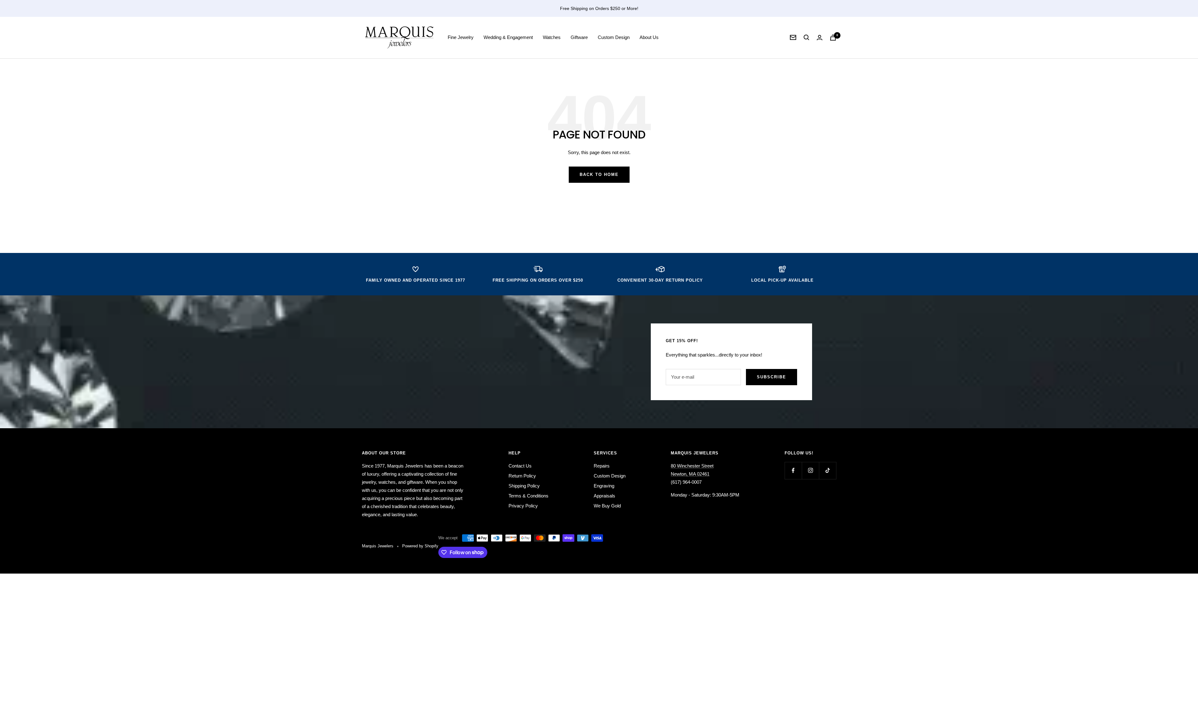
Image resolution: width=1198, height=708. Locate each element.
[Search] (806, 37)
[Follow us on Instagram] (810, 470)
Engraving (604, 485)
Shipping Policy (524, 485)
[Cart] (833, 38)
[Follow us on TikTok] (827, 470)
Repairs (602, 465)
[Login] (819, 37)
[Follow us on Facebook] (793, 470)
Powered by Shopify (420, 546)
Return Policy (522, 475)
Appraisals (604, 495)
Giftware (579, 37)
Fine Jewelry (461, 37)
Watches (552, 37)
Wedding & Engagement (508, 37)
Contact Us (520, 465)
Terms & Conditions (528, 495)
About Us (649, 37)
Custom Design (614, 37)
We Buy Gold (607, 505)
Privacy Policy (523, 505)
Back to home (599, 174)
